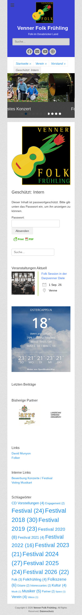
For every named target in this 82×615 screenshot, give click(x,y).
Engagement (55, 503)
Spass (61, 591)
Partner (48, 591)
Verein (41, 63)
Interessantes (40, 585)
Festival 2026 (46, 572)
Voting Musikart (22, 482)
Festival (28, 510)
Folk (17, 579)
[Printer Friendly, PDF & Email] (23, 239)
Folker (16, 457)
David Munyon (21, 453)
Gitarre (23, 585)
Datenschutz (47, 611)
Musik (16, 591)
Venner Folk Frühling (42, 28)
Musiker (31, 591)
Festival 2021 (31, 538)
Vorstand (58, 63)
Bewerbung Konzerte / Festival (32, 478)
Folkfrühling (35, 579)
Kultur (59, 585)
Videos (33, 597)
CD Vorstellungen (28, 503)
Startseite (23, 63)
